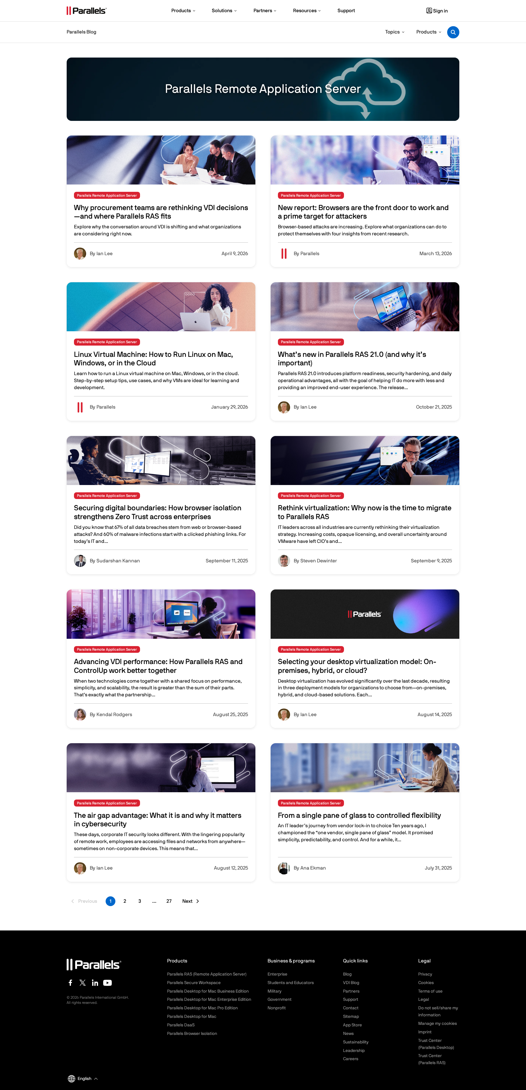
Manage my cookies (437, 1023)
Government (280, 999)
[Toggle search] (453, 32)
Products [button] (426, 32)
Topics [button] (392, 32)
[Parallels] (87, 10)
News (348, 1034)
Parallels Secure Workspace (194, 983)
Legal (423, 999)
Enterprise (277, 974)
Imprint (425, 1032)
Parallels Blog (81, 32)
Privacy (425, 974)
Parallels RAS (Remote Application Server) (207, 974)
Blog (347, 974)
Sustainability (356, 1042)
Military (275, 991)
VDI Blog (351, 983)
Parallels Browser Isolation (192, 1034)
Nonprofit (277, 1008)
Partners (351, 991)
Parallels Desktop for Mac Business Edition (208, 991)
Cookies (426, 983)
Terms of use (430, 991)
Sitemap (351, 1016)
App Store (352, 1025)
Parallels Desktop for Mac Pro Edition (202, 1008)
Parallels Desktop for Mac (191, 1016)
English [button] (84, 1079)
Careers (350, 1059)
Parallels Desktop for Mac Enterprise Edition (209, 999)
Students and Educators (291, 983)
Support (350, 999)
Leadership (354, 1051)
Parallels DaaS (181, 1025)
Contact (351, 1008)
